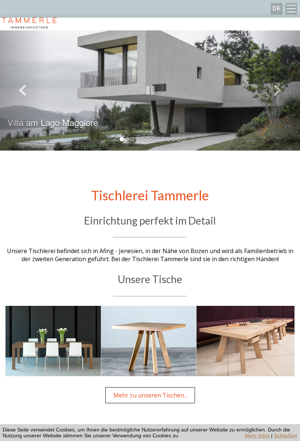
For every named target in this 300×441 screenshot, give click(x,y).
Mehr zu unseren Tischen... (150, 395)
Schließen (285, 435)
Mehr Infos (257, 435)
